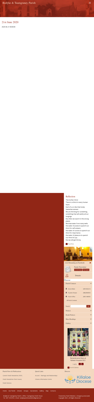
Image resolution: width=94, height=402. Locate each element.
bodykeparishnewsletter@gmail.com (30, 398)
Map (47, 391)
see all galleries (74, 367)
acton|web (86, 396)
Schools (19, 391)
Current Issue (78, 270)
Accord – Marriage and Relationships (46, 375)
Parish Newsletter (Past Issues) (12, 379)
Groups (26, 391)
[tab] (78, 283)
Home (5, 391)
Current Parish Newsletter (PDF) (12, 375)
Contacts (53, 391)
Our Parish (12, 391)
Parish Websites (70, 396)
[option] (78, 344)
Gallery (41, 391)
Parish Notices (7, 383)
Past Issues (86, 270)
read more (71, 244)
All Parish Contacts (72, 300)
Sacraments (34, 391)
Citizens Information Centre (43, 379)
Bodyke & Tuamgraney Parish (19, 3)
